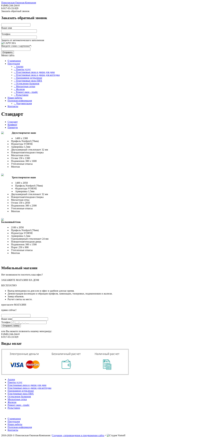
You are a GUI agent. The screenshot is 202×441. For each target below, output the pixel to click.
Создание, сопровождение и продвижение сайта (78, 435)
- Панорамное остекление (28, 78)
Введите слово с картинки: (16, 46)
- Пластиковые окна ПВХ (28, 80)
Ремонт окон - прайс (19, 405)
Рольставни (14, 408)
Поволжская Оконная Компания (18, 2)
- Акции (18, 66)
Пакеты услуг (15, 382)
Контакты (13, 106)
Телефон (5, 34)
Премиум (13, 127)
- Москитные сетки (24, 86)
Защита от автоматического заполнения (22, 40)
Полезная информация (20, 100)
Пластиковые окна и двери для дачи (27, 385)
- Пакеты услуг (22, 69)
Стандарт (13, 121)
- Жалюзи (19, 89)
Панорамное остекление (21, 390)
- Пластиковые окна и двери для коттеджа (37, 75)
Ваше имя (6, 28)
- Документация (23, 103)
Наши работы (15, 97)
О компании (14, 60)
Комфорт (12, 124)
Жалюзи (12, 402)
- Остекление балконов (26, 83)
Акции (11, 379)
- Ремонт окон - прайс (26, 92)
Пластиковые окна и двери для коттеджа (29, 388)
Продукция (14, 63)
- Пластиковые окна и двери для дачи (34, 72)
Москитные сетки (17, 399)
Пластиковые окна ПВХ (21, 393)
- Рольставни (21, 95)
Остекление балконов (19, 396)
